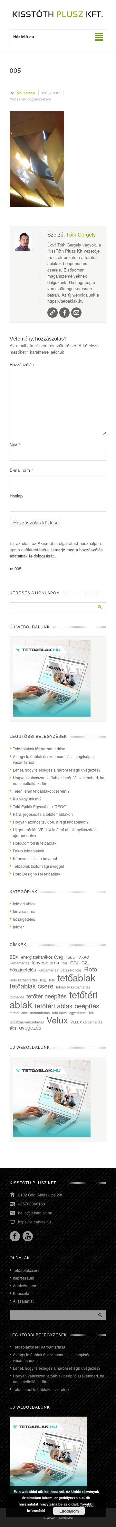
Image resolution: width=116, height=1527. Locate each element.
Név (15, 445)
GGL (74, 963)
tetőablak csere (31, 985)
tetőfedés (17, 997)
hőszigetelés (24, 919)
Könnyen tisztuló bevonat (35, 858)
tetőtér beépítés (46, 996)
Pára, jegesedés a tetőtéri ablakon (43, 814)
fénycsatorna (24, 911)
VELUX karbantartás (86, 1022)
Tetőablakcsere (26, 1270)
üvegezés (30, 1027)
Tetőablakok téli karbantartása (39, 748)
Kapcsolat (21, 1293)
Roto (90, 968)
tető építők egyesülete (69, 1012)
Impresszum (23, 1278)
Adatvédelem (24, 1285)
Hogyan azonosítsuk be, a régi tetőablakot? (51, 821)
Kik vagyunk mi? (27, 798)
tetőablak (76, 977)
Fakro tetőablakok (28, 850)
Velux (57, 1020)
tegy (43, 980)
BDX (14, 957)
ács (13, 1028)
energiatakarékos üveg (42, 957)
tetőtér (18, 926)
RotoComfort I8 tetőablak (34, 843)
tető (52, 980)
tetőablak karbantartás (73, 987)
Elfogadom (69, 1511)
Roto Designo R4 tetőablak (36, 873)
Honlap (16, 496)
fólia (65, 963)
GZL (86, 963)
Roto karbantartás (23, 980)
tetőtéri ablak (24, 903)
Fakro (70, 957)
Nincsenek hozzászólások (30, 98)
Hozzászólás (22, 364)
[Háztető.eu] (58, 16)
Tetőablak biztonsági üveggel (38, 866)
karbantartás (48, 970)
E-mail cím (21, 470)
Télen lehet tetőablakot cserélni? (41, 791)
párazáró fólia (71, 970)
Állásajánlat (23, 1301)
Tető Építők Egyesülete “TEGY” (39, 806)
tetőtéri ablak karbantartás (30, 1012)
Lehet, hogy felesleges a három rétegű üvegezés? (57, 769)
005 (15, 568)
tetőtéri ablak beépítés (67, 1005)
